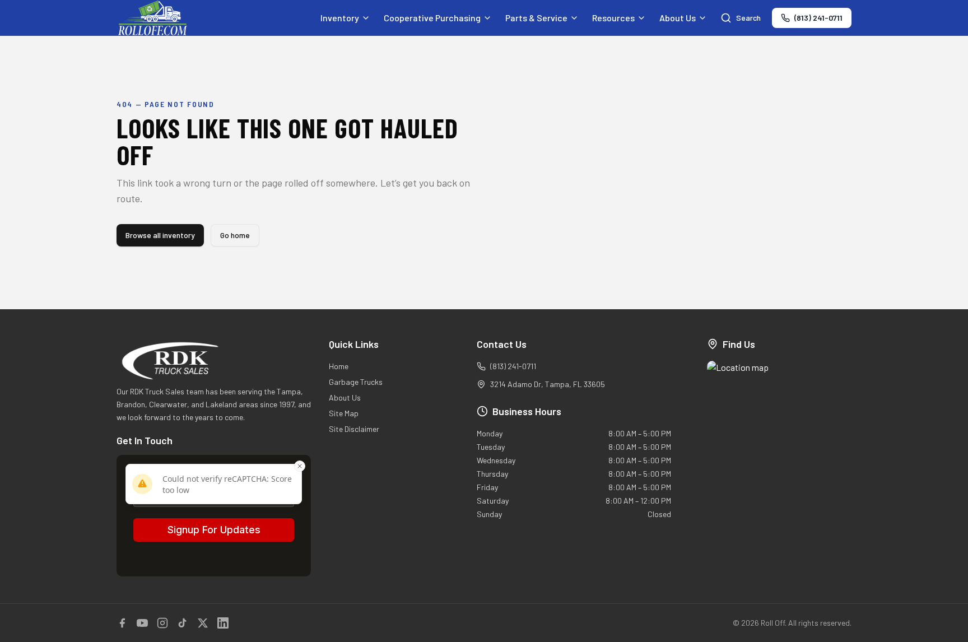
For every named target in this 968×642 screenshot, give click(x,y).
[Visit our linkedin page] (223, 623)
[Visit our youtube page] (142, 623)
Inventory (339, 17)
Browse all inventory (160, 235)
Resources (613, 17)
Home (338, 366)
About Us (677, 17)
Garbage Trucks (356, 382)
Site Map (344, 413)
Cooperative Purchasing (432, 17)
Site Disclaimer (354, 429)
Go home (235, 235)
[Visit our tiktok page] (182, 623)
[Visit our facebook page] (122, 623)
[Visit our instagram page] (162, 623)
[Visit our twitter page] (202, 623)
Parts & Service (536, 17)
